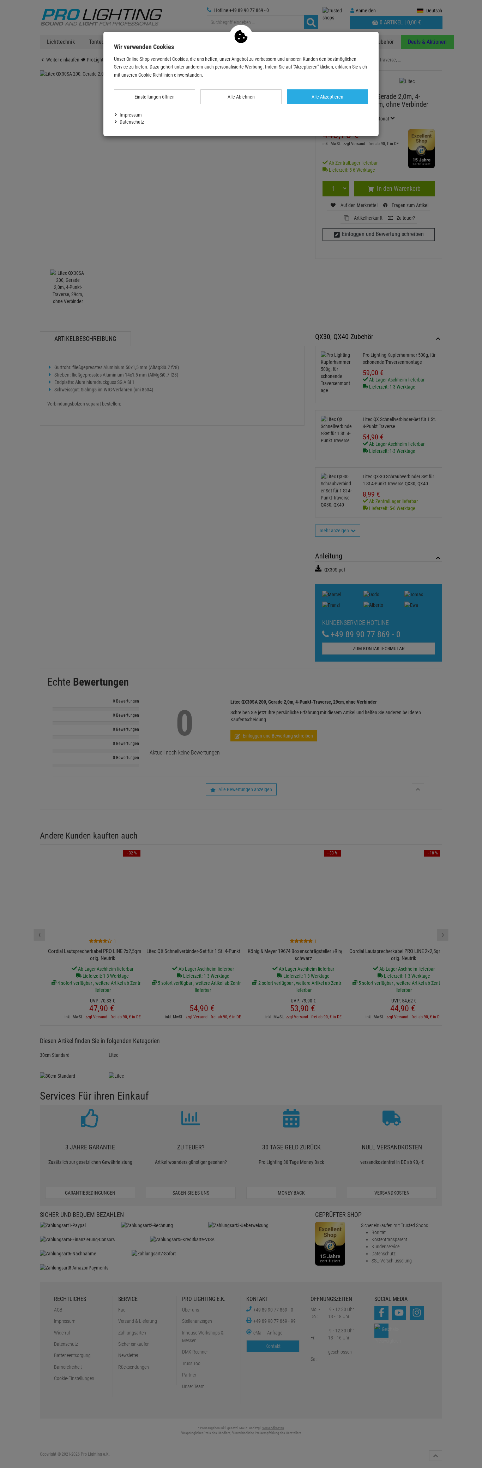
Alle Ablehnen (241, 97)
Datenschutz (132, 122)
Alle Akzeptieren (327, 97)
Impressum (131, 115)
